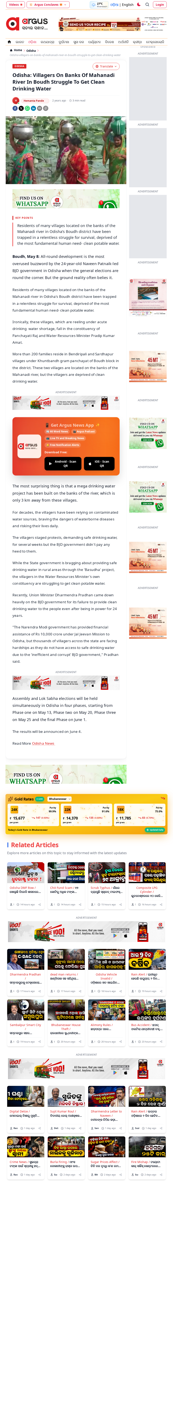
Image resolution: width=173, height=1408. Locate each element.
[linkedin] (33, 108)
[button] (33, 798)
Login (160, 5)
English (128, 4)
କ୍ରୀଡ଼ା (137, 42)
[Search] (147, 4)
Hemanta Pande (34, 101)
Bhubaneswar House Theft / (66, 1010)
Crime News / (19, 1145)
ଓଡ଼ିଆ (114, 4)
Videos (14, 5)
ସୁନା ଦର (78, 42)
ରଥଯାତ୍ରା (47, 42)
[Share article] (39, 888)
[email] (39, 108)
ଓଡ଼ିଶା (32, 42)
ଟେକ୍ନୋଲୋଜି (155, 42)
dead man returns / (64, 958)
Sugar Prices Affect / (105, 1145)
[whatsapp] (27, 108)
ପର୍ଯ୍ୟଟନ (94, 42)
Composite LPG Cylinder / (146, 873)
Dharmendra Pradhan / (25, 960)
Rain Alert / (139, 958)
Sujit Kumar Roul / (63, 1095)
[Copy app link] (45, 108)
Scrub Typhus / (101, 871)
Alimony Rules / (102, 1008)
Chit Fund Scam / (62, 871)
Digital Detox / (20, 1095)
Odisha (31, 51)
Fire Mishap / (140, 1145)
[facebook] (15, 108)
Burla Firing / (59, 1145)
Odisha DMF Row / (23, 871)
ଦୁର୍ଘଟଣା (64, 42)
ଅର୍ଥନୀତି (123, 42)
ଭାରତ (20, 42)
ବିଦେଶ (109, 42)
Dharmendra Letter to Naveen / (106, 1097)
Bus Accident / (141, 1008)
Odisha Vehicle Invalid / (106, 960)
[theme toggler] (138, 4)
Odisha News (43, 726)
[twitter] (21, 108)
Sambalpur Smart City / (25, 1010)
